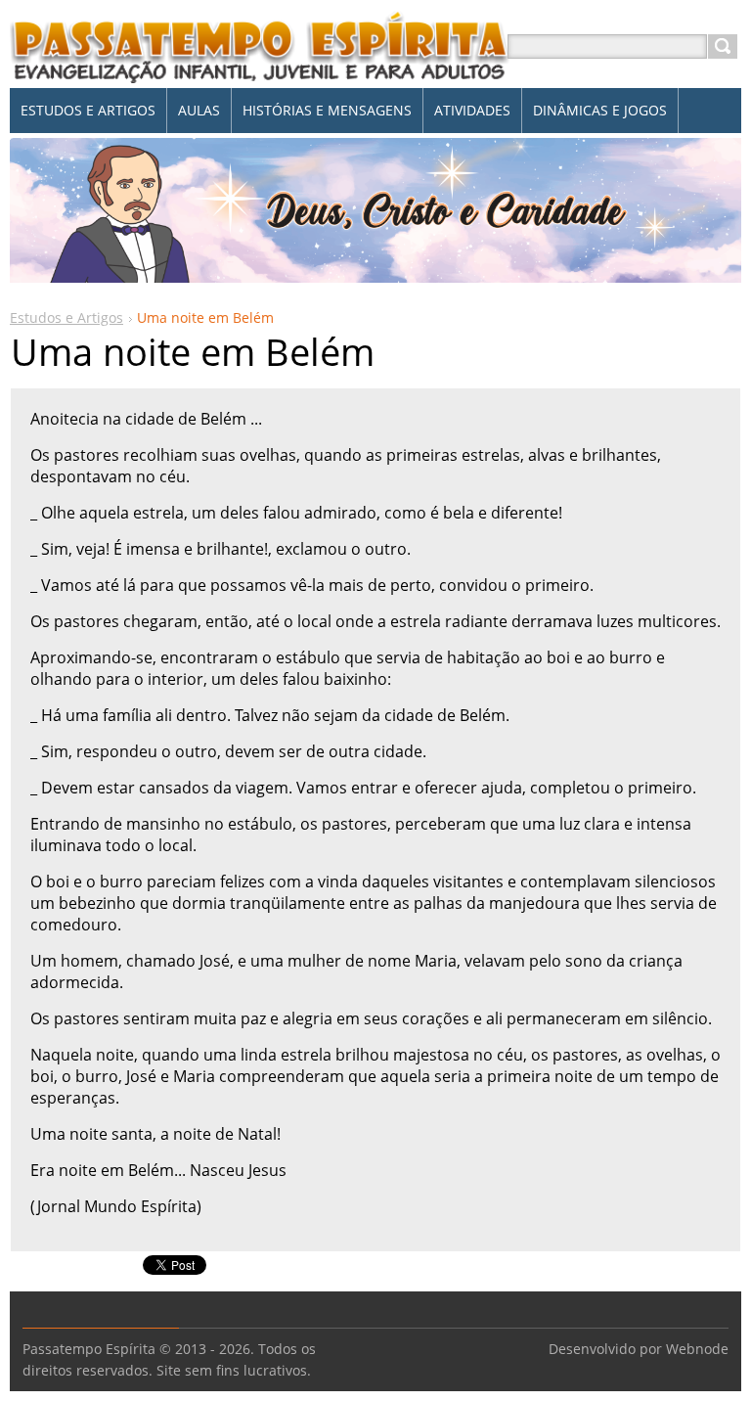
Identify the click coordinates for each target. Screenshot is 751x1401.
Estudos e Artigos (66, 317)
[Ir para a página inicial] (260, 70)
